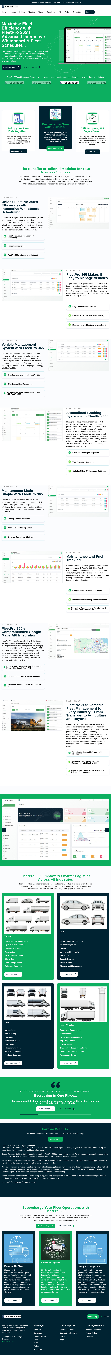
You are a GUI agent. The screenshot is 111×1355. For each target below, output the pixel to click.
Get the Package (9, 67)
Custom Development (68, 1333)
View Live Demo (30, 67)
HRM (36, 1343)
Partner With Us (40, 1336)
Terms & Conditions (93, 1330)
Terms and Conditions (46, 12)
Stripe (62, 1339)
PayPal (62, 1336)
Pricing (22, 12)
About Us (31, 12)
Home (4, 12)
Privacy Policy (64, 12)
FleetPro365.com (8, 1341)
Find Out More (16, 151)
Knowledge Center (67, 1330)
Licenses (89, 1336)
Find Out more (48, 1300)
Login (88, 12)
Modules (13, 12)
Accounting (38, 1349)
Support (106, 1316)
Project (36, 1346)
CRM (36, 1339)
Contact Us (77, 12)
